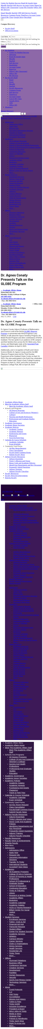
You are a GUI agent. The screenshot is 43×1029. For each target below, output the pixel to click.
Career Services (15, 196)
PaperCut (38, 5)
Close (3, 46)
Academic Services (16, 189)
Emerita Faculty (11, 478)
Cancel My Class (7, 17)
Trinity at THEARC (16, 154)
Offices (7, 210)
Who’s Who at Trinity (17, 257)
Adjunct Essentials (16, 459)
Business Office (15, 215)
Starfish (10, 5)
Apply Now (13, 126)
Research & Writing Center (19, 158)
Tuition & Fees (14, 248)
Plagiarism (13, 436)
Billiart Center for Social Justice (21, 171)
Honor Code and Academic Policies (22, 463)
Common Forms (15, 15)
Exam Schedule (15, 444)
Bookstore (13, 162)
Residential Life (15, 204)
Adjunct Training (15, 469)
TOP (2, 500)
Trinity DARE (14, 250)
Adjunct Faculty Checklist (18, 471)
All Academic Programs (18, 141)
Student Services (11, 175)
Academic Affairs (15, 160)
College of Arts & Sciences (19, 143)
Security (12, 227)
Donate (3, 111)
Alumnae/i (9, 107)
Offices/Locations (11, 31)
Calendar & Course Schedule (15, 440)
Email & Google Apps (29, 3)
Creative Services (15, 219)
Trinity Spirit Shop (16, 265)
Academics (9, 139)
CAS (14, 317)
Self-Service (17, 5)
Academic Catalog (16, 166)
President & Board (16, 255)
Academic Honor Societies (15, 425)
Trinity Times (14, 206)
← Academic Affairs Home (11, 290)
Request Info (14, 128)
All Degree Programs (17, 410)
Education (13, 421)
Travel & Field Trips (16, 438)
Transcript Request (16, 183)
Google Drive (19, 17)
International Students (17, 135)
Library (12, 156)
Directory (10, 111)
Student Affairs (14, 185)
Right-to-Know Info (16, 267)
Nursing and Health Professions (21, 417)
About (7, 236)
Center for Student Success (11, 3)
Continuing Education (17, 152)
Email (3, 13)
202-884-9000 (7, 492)
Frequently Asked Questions (19, 467)
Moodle (4, 5)
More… (12, 173)
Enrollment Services (16, 177)
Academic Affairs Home (14, 402)
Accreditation (14, 244)
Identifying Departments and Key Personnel (25, 465)
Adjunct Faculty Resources (15, 457)
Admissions (9, 122)
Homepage (18, 492)
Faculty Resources (16, 88)
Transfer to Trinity (16, 133)
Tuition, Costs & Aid (16, 179)
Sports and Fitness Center (18, 229)
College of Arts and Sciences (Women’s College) (24, 517)
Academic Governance (13, 423)
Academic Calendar (16, 164)
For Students (9, 50)
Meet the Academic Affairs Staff (17, 404)
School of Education (16, 150)
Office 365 (38, 8)
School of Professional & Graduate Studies (25, 147)
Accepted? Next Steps (17, 137)
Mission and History (16, 246)
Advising (12, 55)
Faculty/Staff (10, 29)
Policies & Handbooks (17, 263)
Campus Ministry (15, 194)
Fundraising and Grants (18, 434)
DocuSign (27, 17)
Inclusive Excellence (17, 253)
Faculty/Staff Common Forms (20, 453)
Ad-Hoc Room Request (17, 448)
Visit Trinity (13, 242)
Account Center (28, 5)
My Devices (5, 10)
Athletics (12, 192)
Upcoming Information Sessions (21, 131)
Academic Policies (12, 427)
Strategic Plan (14, 261)
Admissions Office (16, 124)
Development (14, 221)
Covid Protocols (15, 238)
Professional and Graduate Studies (22, 419)
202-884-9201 (6, 297)
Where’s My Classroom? (18, 71)
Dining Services (15, 200)
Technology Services (17, 231)
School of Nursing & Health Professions (24, 145)
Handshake (13, 65)
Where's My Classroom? (10, 8)
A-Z (10, 240)
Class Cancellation (16, 450)
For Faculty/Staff (11, 78)
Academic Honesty (16, 432)
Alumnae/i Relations (16, 213)
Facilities (12, 223)
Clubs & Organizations (17, 198)
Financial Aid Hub (16, 181)
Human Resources (16, 225)
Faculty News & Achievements (16, 476)
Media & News (14, 259)
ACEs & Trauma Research (18, 168)
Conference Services (16, 217)
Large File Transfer (26, 8)
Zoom (11, 82)
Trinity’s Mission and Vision (19, 461)
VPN (19, 13)
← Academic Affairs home (11, 304)
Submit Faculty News (17, 455)
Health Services (15, 202)
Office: (3, 42)
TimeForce (25, 15)
